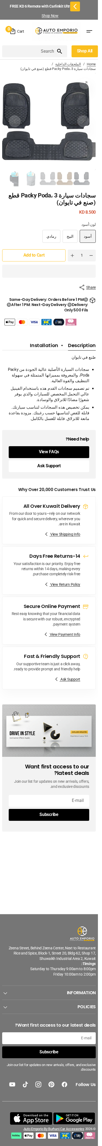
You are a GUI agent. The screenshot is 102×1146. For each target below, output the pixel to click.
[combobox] (29, 51)
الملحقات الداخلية (68, 64)
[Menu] (89, 31)
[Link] (48, 520)
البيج (68, 238)
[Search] (61, 51)
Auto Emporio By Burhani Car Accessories (54, 1129)
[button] (49, 271)
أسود (86, 238)
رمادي (49, 238)
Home (91, 64)
